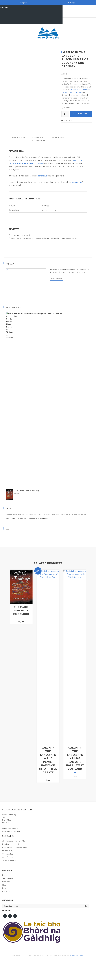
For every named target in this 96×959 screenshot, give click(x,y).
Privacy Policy (7, 851)
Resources (6, 882)
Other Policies (7, 857)
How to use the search (10, 844)
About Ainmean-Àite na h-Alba (13, 841)
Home (4, 875)
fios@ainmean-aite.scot (11, 831)
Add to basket (81, 114)
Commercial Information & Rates (14, 847)
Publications (69, 120)
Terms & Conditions (9, 860)
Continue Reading (56, 279)
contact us (42, 176)
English (23, 2)
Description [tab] (18, 137)
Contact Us (6, 891)
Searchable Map (8, 878)
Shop (4, 885)
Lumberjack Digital (76, 956)
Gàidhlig (71, 2)
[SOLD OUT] (48, 577)
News (4, 888)
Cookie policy (7, 854)
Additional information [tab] (38, 139)
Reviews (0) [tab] (58, 137)
